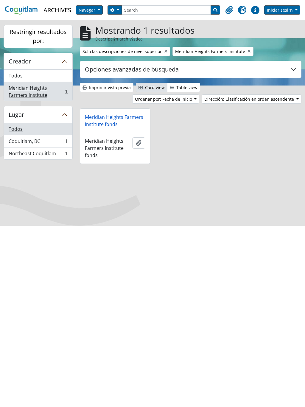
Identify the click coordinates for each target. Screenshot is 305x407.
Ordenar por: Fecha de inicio (164, 99)
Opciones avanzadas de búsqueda (132, 69)
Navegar (88, 10)
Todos (16, 75)
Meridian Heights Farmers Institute (38, 91)
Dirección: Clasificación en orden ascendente (249, 99)
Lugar (16, 115)
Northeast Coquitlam (38, 154)
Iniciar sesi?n (280, 10)
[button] (229, 10)
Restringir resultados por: (38, 36)
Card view (154, 87)
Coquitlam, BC (38, 142)
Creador (20, 61)
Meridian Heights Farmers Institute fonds (114, 121)
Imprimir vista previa (109, 87)
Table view (186, 87)
